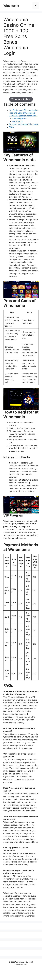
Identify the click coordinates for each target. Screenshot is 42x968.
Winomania (11, 5)
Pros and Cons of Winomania (22, 113)
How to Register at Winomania (22, 116)
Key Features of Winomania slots (23, 110)
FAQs (11, 127)
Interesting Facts (19, 118)
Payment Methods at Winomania (23, 124)
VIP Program (17, 121)
